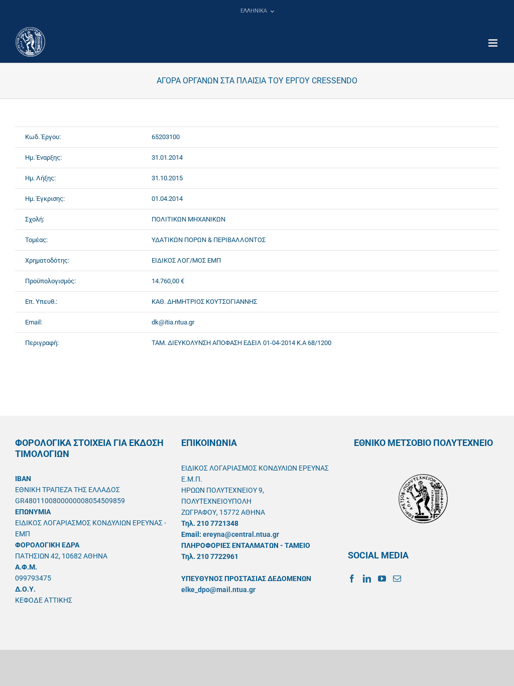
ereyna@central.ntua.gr (241, 534)
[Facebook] (352, 579)
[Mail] (397, 579)
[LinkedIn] (367, 579)
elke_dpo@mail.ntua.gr (218, 590)
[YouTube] (382, 579)
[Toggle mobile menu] (493, 43)
